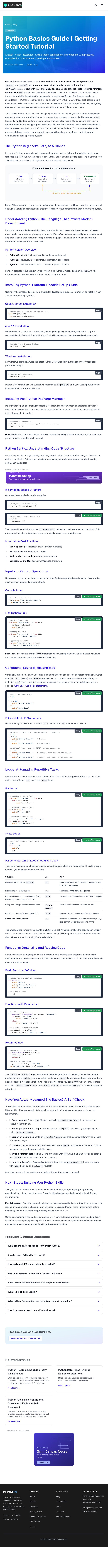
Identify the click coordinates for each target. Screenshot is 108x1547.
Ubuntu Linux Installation (20, 304)
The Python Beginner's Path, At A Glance (35, 146)
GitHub (6, 1519)
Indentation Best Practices (21, 541)
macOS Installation (17, 326)
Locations (34, 1506)
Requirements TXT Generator (25, 1338)
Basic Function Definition (20, 970)
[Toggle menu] (102, 5)
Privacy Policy (36, 1511)
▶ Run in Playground (92, 515)
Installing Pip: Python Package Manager (35, 399)
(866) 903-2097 (90, 1511)
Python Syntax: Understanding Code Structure (39, 448)
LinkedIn (6, 1515)
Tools (58, 1506)
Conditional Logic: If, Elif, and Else (30, 668)
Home (7, 24)
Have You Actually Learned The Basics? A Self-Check (45, 1099)
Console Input (14, 590)
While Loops (13, 833)
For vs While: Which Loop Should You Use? (31, 860)
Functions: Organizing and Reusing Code (35, 948)
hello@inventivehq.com (92, 1507)
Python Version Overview (20, 249)
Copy (98, 310)
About (32, 1496)
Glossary (60, 1511)
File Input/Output (16, 612)
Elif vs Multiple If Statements (23, 718)
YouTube (14, 1519)
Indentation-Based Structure (23, 490)
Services (33, 1501)
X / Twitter (16, 1515)
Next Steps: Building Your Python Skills (34, 1182)
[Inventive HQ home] (12, 5)
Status (32, 1526)
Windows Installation (18, 356)
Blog (15, 24)
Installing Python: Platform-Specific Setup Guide (41, 285)
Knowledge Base (63, 1516)
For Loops (11, 788)
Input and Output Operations (26, 571)
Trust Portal (35, 1521)
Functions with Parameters (21, 1004)
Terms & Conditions (38, 1516)
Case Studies (62, 1501)
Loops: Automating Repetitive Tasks (32, 769)
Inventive (10, 1491)
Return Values (14, 1042)
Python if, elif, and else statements (30, 685)
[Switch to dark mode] (96, 5)
